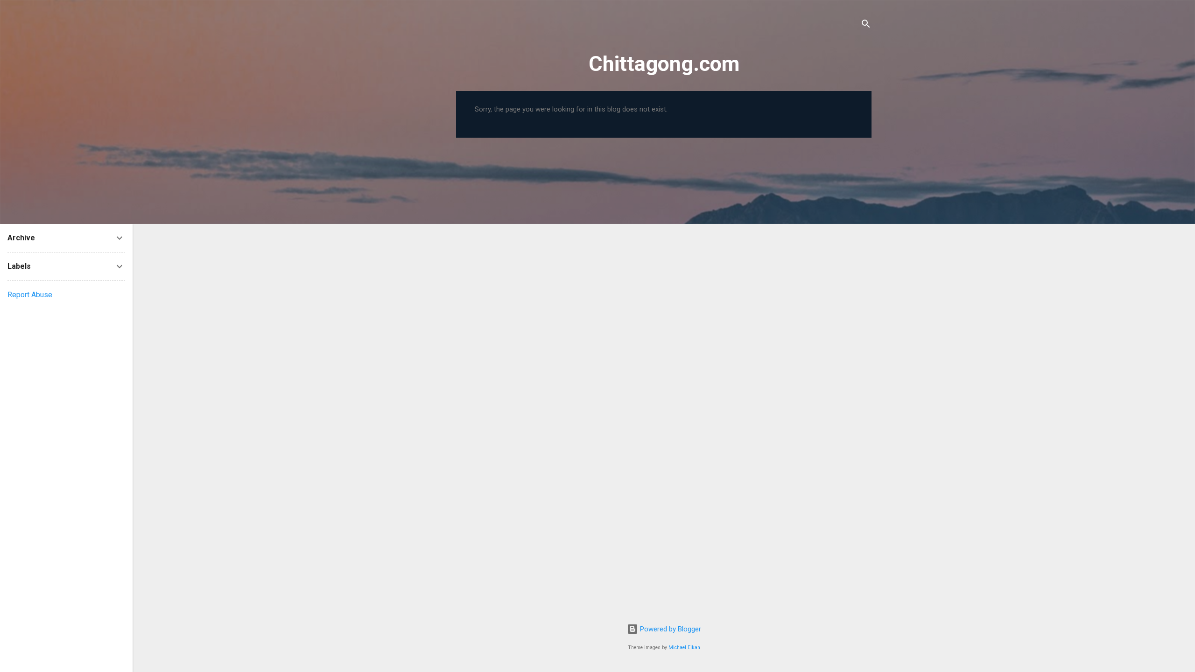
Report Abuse (29, 294)
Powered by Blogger (669, 629)
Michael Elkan (684, 647)
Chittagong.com (664, 63)
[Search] (866, 25)
